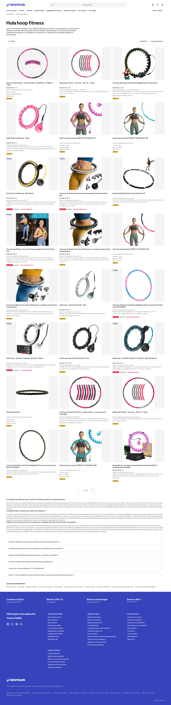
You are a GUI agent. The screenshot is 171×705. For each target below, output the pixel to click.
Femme (21, 10)
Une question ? (92, 634)
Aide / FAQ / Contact (148, 693)
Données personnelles (88, 693)
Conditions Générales (60, 693)
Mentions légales (74, 693)
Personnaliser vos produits (136, 625)
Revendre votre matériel (136, 622)
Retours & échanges (97, 600)
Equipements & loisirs (54, 10)
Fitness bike (58, 587)
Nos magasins (53, 620)
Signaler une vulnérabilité (14, 695)
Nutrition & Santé (70, 10)
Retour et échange (94, 620)
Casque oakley (90, 587)
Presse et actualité (54, 625)
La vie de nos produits (55, 628)
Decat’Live (131, 639)
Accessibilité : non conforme (131, 693)
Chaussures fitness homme (73, 587)
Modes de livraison (94, 617)
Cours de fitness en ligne (56, 662)
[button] (85, 300)
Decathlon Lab (53, 639)
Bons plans (92, 10)
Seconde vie (82, 10)
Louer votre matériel (134, 620)
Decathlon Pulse (53, 636)
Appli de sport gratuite (56, 656)
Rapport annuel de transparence (42, 693)
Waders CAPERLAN (103, 587)
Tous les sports (11, 10)
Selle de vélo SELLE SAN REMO (145, 587)
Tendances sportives (94, 631)
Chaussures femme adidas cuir (122, 587)
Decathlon (10, 14)
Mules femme (11, 587)
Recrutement (52, 622)
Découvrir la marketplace (96, 639)
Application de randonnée (57, 664)
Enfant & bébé (39, 10)
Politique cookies (115, 693)
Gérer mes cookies (102, 693)
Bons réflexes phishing (95, 645)
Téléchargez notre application (21, 614)
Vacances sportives (55, 667)
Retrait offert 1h (55, 600)
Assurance (131, 631)
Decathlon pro (132, 636)
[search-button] (52, 5)
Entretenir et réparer (134, 617)
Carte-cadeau (157, 10)
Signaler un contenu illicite (96, 642)
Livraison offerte (15, 600)
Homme (29, 10)
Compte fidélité (14, 618)
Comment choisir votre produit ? (98, 628)
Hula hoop (20, 587)
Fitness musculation (45, 587)
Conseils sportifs (54, 653)
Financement (132, 628)
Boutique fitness (31, 587)
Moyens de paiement (94, 622)
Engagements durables (56, 631)
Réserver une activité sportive (58, 659)
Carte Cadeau (132, 634)
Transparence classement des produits (18, 693)
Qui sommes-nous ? (55, 617)
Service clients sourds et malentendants (101, 636)
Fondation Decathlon (55, 634)
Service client (134, 600)
